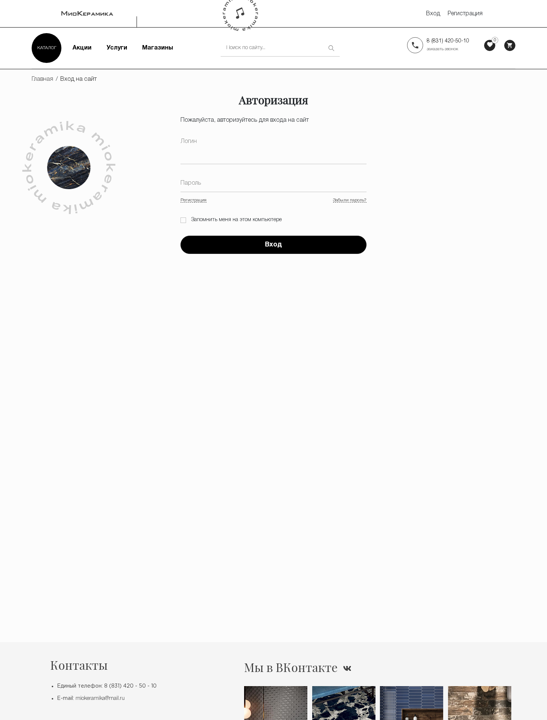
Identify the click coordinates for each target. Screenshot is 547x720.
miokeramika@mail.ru (100, 698)
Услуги (116, 48)
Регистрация (465, 13)
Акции (82, 48)
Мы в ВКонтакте (291, 667)
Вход (433, 13)
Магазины (157, 48)
